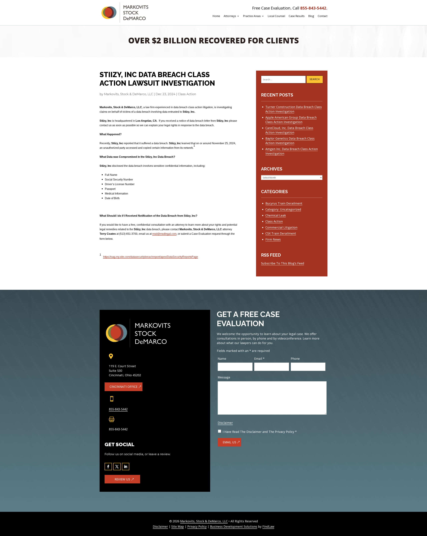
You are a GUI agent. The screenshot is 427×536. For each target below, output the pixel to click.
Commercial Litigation (281, 227)
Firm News (273, 239)
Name (222, 359)
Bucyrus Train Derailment (283, 203)
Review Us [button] (122, 479)
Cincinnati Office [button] (123, 387)
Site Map (177, 526)
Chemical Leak (275, 215)
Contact (322, 16)
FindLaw (268, 526)
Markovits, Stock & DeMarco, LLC (128, 94)
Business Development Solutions (233, 526)
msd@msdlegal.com (164, 233)
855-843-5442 (313, 8)
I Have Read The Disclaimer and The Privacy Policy (260, 432)
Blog (311, 16)
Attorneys (230, 16)
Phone (295, 359)
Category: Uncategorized (283, 209)
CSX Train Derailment (280, 233)
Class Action (187, 94)
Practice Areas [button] (252, 16)
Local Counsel (276, 16)
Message (224, 377)
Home (216, 16)
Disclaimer (225, 423)
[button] (422, 515)
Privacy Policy (197, 526)
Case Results (297, 16)
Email (259, 359)
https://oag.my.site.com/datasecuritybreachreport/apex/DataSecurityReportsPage (150, 256)
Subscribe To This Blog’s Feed (282, 263)
